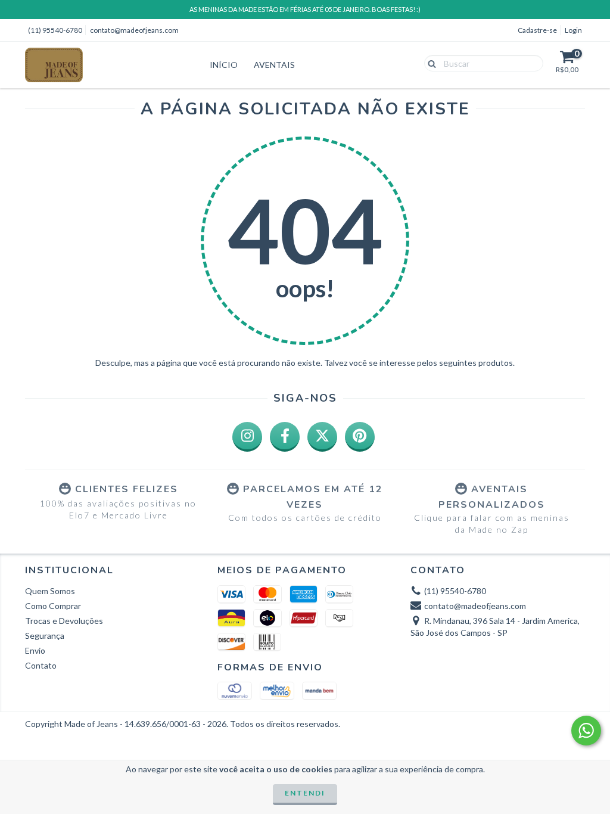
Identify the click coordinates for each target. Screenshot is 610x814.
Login (573, 30)
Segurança (44, 635)
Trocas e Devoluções (64, 621)
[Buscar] (429, 62)
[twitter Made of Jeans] (322, 437)
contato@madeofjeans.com (134, 30)
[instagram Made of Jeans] (247, 437)
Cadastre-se (537, 30)
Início (224, 65)
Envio (35, 650)
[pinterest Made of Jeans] (360, 437)
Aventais (274, 65)
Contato (41, 665)
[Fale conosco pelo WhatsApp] (586, 730)
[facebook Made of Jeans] (285, 437)
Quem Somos (50, 591)
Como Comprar (53, 606)
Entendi (305, 792)
